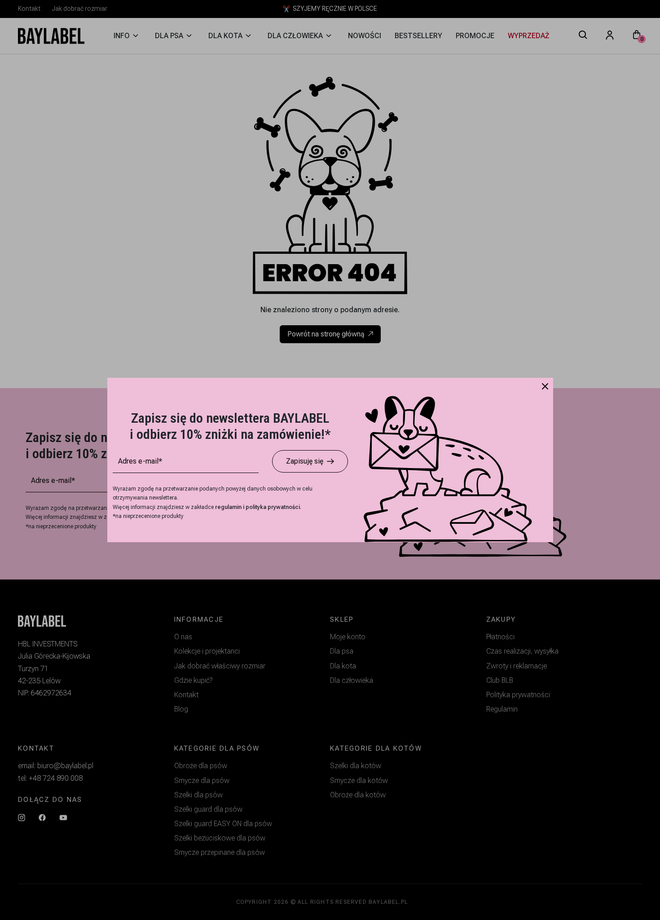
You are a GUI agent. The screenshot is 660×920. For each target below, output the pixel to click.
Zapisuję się (304, 461)
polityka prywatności (273, 507)
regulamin (229, 507)
